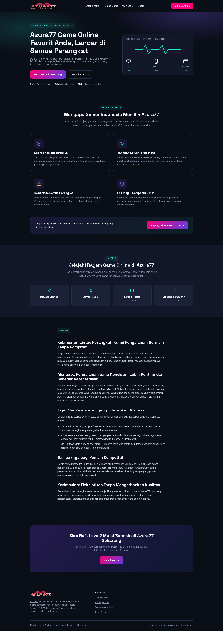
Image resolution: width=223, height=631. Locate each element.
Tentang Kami (91, 6)
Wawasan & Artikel (104, 607)
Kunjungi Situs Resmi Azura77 (167, 225)
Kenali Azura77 (80, 74)
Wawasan (127, 6)
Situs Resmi (100, 612)
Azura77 (34, 601)
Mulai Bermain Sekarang (48, 74)
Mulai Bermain (182, 6)
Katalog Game (110, 6)
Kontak (140, 6)
